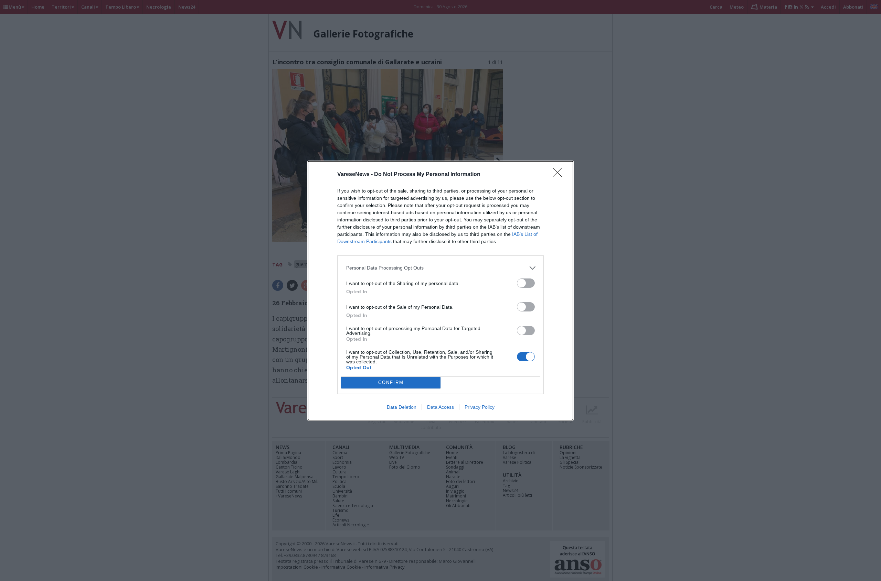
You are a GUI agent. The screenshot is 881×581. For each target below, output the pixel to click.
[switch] (526, 283)
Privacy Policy (480, 407)
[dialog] (440, 290)
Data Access (440, 407)
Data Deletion (401, 407)
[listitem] (440, 268)
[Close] (559, 174)
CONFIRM (391, 382)
